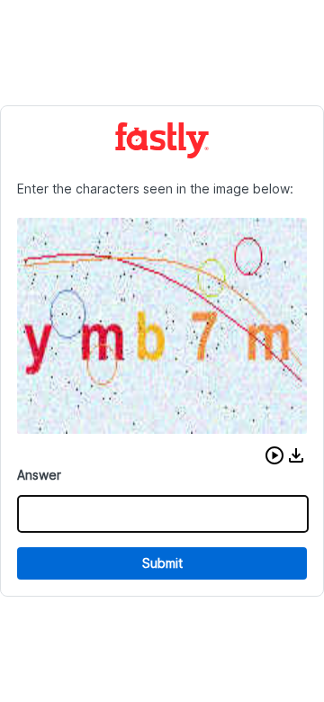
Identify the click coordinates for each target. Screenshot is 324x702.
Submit (162, 563)
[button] (274, 455)
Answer (39, 474)
